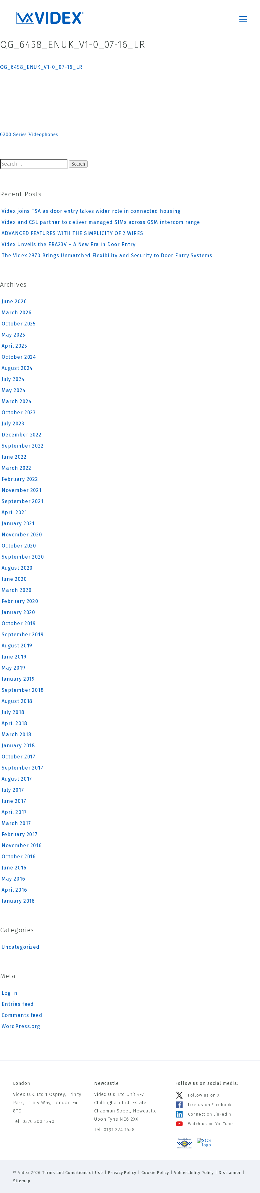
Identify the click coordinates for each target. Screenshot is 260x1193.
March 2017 (16, 823)
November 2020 (22, 535)
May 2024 (14, 390)
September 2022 (23, 446)
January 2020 (18, 612)
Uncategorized (21, 947)
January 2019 (18, 679)
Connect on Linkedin (209, 1114)
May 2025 (13, 335)
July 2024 (13, 379)
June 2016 (14, 868)
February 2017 (20, 834)
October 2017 (19, 757)
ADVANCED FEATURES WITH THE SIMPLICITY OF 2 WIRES (72, 233)
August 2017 (17, 779)
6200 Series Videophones (29, 134)
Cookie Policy (155, 1172)
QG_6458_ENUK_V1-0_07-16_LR (41, 67)
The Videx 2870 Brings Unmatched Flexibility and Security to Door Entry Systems (107, 255)
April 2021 (14, 512)
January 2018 (18, 746)
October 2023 (19, 413)
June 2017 (14, 801)
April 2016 (14, 890)
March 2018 (16, 734)
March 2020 (17, 590)
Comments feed (22, 1015)
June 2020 (14, 579)
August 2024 (17, 368)
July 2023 (13, 424)
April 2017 (14, 812)
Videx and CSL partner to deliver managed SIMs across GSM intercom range (101, 222)
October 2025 (19, 324)
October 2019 (19, 623)
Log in (9, 993)
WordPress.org (21, 1026)
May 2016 (13, 879)
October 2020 (19, 546)
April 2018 (14, 723)
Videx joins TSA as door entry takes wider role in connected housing (91, 211)
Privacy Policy (122, 1172)
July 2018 (13, 712)
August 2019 (17, 646)
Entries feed (18, 1004)
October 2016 (19, 857)
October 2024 (19, 357)
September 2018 (23, 690)
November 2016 (22, 845)
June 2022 (14, 457)
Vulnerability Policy (194, 1172)
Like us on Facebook (209, 1104)
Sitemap (21, 1180)
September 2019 (23, 635)
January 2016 (18, 901)
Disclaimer (230, 1172)
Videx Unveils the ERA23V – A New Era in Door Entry (69, 244)
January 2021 (18, 524)
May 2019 (13, 668)
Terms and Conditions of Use (72, 1172)
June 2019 (14, 657)
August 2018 (17, 701)
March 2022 (16, 468)
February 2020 (20, 601)
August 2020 (17, 568)
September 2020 (23, 557)
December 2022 (22, 435)
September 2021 (22, 501)
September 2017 (22, 768)
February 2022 (20, 479)
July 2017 (13, 790)
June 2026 (14, 301)
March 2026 (17, 313)
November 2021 (22, 490)
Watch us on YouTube (210, 1123)
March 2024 (17, 401)
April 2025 (14, 346)
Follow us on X (204, 1095)
